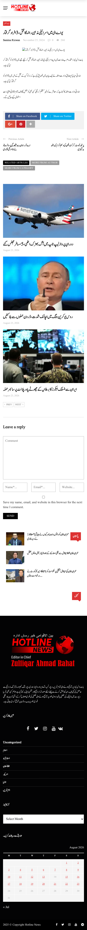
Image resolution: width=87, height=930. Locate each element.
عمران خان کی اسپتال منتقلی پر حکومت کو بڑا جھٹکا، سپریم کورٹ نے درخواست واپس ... (51, 573)
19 (32, 884)
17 (9, 884)
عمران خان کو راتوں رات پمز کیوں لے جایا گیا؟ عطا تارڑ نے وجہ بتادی (48, 536)
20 (43, 884)
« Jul (6, 907)
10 (9, 877)
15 (66, 877)
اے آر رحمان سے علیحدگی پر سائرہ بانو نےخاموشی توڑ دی (16, 147)
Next (18, 404)
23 (78, 884)
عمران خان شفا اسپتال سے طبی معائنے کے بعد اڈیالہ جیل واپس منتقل (53, 553)
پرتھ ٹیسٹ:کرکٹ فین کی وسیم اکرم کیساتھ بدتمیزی (67, 147)
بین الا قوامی (6, 23)
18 (20, 884)
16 (78, 877)
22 (66, 884)
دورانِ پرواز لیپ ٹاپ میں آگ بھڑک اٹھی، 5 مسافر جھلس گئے (38, 244)
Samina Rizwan (11, 40)
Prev (9, 404)
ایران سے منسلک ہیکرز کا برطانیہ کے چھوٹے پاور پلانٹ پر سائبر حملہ (40, 389)
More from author (45, 162)
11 (20, 877)
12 (32, 877)
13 (43, 877)
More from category (19, 168)
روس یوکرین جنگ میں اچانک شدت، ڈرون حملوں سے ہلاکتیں (38, 316)
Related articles (16, 162)
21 (55, 884)
